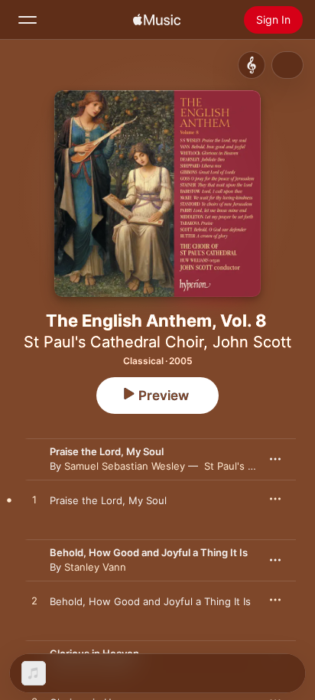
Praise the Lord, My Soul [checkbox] (108, 500)
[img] (156, 20)
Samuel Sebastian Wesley (124, 466)
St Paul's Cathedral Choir (113, 342)
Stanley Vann (95, 567)
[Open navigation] (27, 20)
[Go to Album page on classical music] (251, 65)
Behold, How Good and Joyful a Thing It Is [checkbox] (150, 601)
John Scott (252, 342)
